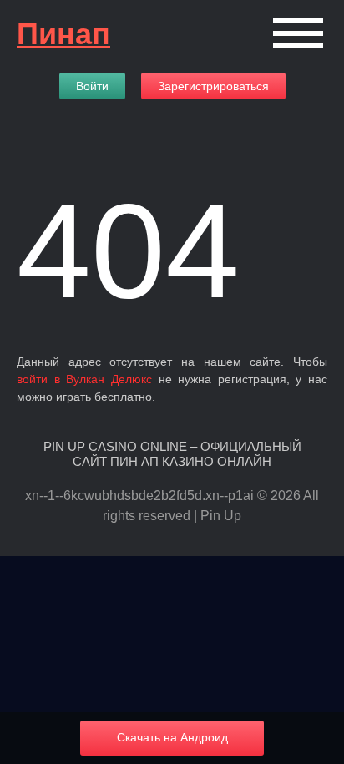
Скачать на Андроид (172, 737)
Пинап (63, 34)
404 (128, 251)
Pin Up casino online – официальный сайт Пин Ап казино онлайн (172, 453)
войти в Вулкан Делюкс (84, 379)
